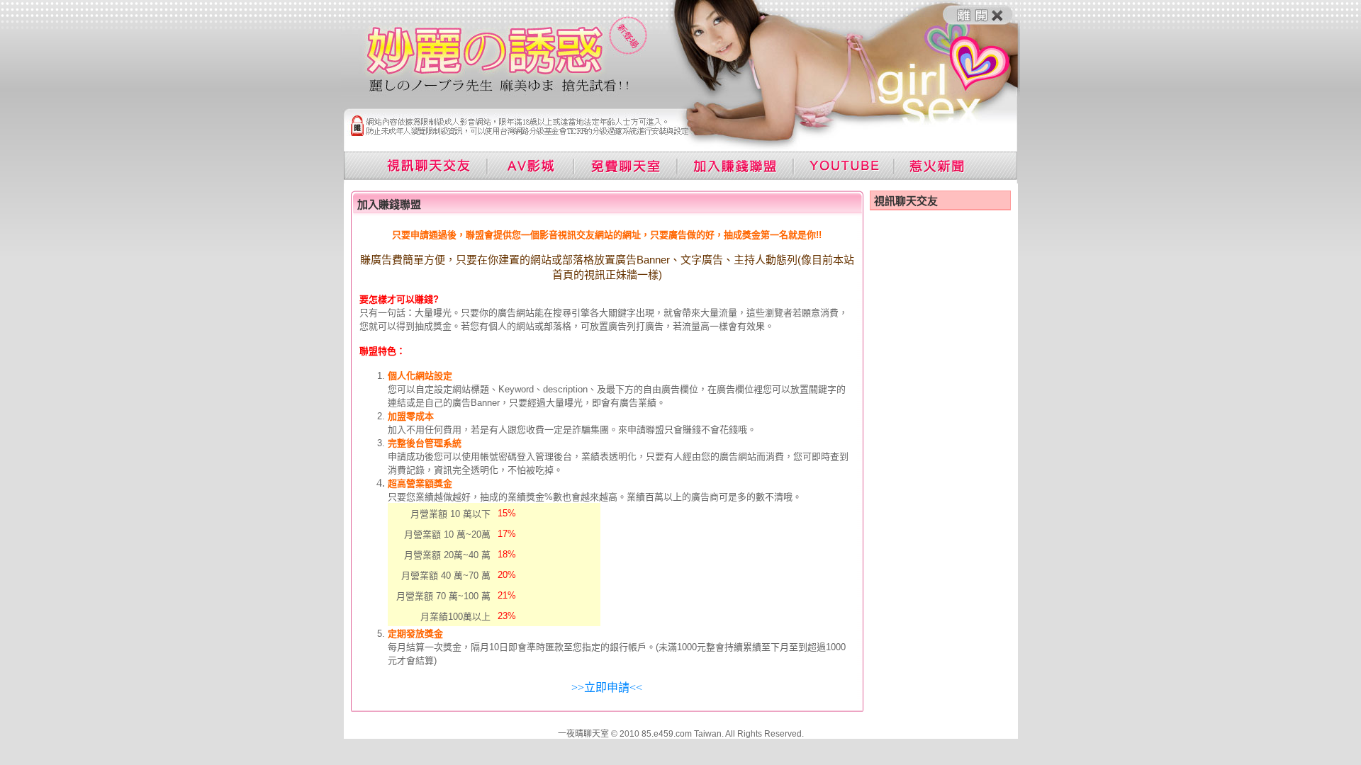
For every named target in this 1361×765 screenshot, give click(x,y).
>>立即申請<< (606, 687)
